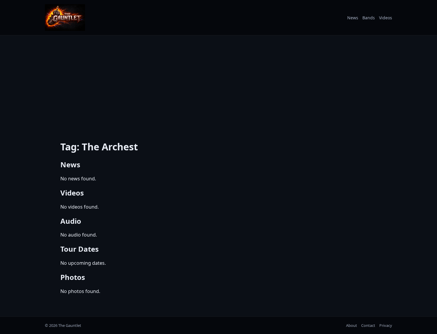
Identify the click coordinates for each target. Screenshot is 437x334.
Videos (385, 18)
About (351, 325)
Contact (368, 325)
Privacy (385, 325)
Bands (368, 18)
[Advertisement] (218, 84)
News (352, 18)
